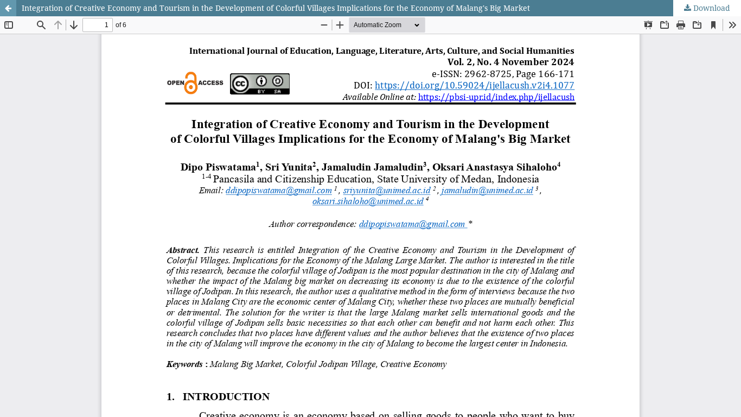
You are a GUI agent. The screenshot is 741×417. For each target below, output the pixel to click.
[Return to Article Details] (8, 8)
